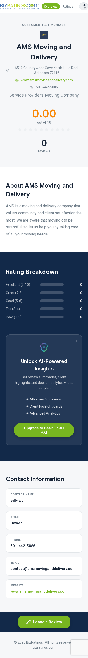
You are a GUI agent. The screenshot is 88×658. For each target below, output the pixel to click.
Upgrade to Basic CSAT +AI (44, 430)
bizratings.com (44, 647)
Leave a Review (47, 622)
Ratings (68, 6)
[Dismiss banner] (75, 341)
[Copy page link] (83, 6)
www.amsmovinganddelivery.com (47, 80)
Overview (50, 6)
